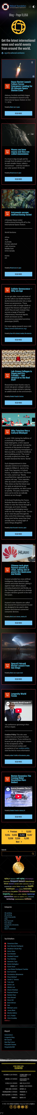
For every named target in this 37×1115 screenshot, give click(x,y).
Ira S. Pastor (11, 1016)
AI (9, 879)
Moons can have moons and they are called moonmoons (20, 152)
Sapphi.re (32, 1104)
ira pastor (14, 891)
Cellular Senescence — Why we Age (21, 290)
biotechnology (29, 882)
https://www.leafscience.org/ (16, 328)
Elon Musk (7, 923)
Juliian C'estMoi (14, 755)
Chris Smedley (12, 1018)
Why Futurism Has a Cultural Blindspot (20, 432)
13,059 (17, 838)
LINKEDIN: (7, 1079)
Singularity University (11, 925)
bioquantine (7, 881)
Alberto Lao (12, 107)
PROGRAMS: (23, 1092)
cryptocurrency (26, 884)
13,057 (29, 835)
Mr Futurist (8, 1040)
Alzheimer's (13, 879)
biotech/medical (20, 333)
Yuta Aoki (10, 982)
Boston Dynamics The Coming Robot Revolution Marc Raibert (21, 779)
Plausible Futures (10, 1044)
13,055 (14, 835)
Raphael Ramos (12, 992)
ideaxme (21, 889)
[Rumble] (26, 1106)
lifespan (32, 891)
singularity (22, 896)
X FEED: (7, 1083)
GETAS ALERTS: (23, 1079)
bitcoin (6, 884)
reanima (24, 894)
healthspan (10, 889)
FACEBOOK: (6, 1075)
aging (6, 879)
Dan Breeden (11, 954)
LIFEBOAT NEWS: (24, 1075)
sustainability (31, 897)
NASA (11, 894)
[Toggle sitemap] (30, 6)
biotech (22, 881)
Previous (13, 831)
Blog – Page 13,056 (18, 15)
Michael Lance (13, 173)
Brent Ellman (11, 1003)
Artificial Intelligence (29, 879)
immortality (27, 889)
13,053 (28, 831)
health (30, 886)
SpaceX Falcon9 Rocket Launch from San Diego (20, 666)
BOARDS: (22, 1086)
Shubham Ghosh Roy (14, 949)
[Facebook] (11, 1106)
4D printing (8, 915)
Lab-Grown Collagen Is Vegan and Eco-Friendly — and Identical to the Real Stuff (21, 376)
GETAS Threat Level (18, 1067)
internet (18, 617)
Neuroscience (15, 894)
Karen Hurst (11, 967)
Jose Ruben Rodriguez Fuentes (17, 969)
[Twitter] (15, 1106)
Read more (18, 113)
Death (33, 884)
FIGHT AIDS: (8, 1089)
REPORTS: (22, 1089)
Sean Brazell (11, 997)
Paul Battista (11, 959)
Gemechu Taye (12, 961)
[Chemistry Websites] (18, 865)
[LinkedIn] (18, 1106)
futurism (21, 396)
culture (30, 884)
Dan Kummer (11, 972)
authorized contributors (17, 53)
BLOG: (21, 1083)
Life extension (23, 891)
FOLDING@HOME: (7, 1092)
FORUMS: (14, 1098)
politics (19, 894)
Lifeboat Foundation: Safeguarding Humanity (14, 7)
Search (33, 853)
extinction (14, 886)
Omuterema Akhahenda (15, 974)
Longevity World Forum (18, 695)
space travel (20, 673)
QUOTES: (22, 1098)
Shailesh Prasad (14, 396)
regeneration (8, 896)
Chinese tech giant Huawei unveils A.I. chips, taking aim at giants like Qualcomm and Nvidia (21, 570)
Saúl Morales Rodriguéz (15, 946)
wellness (27, 899)
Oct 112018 (7, 86)
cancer (20, 884)
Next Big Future (9, 1042)
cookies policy (24, 748)
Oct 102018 (7, 666)
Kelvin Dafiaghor (12, 964)
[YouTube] (22, 1106)
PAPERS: (22, 1095)
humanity (17, 889)
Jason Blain (11, 1010)
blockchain (11, 884)
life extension (28, 333)
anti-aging (20, 879)
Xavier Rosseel (13, 528)
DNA (5, 919)
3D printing (8, 913)
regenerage (31, 894)
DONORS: (12, 1086)
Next (17, 842)
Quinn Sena (11, 951)
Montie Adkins (12, 1013)
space (18, 107)
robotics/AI (24, 617)
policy (28, 755)
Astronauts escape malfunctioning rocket (21, 214)
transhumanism (19, 899)
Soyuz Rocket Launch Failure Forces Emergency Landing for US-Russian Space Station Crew (21, 86)
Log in (6, 53)
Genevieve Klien (12, 943)
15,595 (26, 838)
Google (26, 886)
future (18, 886)
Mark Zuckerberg (10, 929)
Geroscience (8, 1035)
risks (18, 896)
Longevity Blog (9, 1037)
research (15, 896)
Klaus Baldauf (12, 977)
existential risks (8, 886)
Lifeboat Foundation (14, 1104)
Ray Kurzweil (8, 921)
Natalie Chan (11, 995)
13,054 (7, 835)
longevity (6, 894)
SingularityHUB (9, 1047)
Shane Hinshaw (12, 990)
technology (10, 899)
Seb (8, 1005)
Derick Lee (12, 617)
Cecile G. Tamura (13, 979)
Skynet (6, 927)
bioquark (14, 881)
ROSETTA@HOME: (6, 1095)
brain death (16, 884)
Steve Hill (12, 333)
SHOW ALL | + (7, 1020)
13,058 (10, 838)
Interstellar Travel (7, 892)
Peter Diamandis (10, 917)
